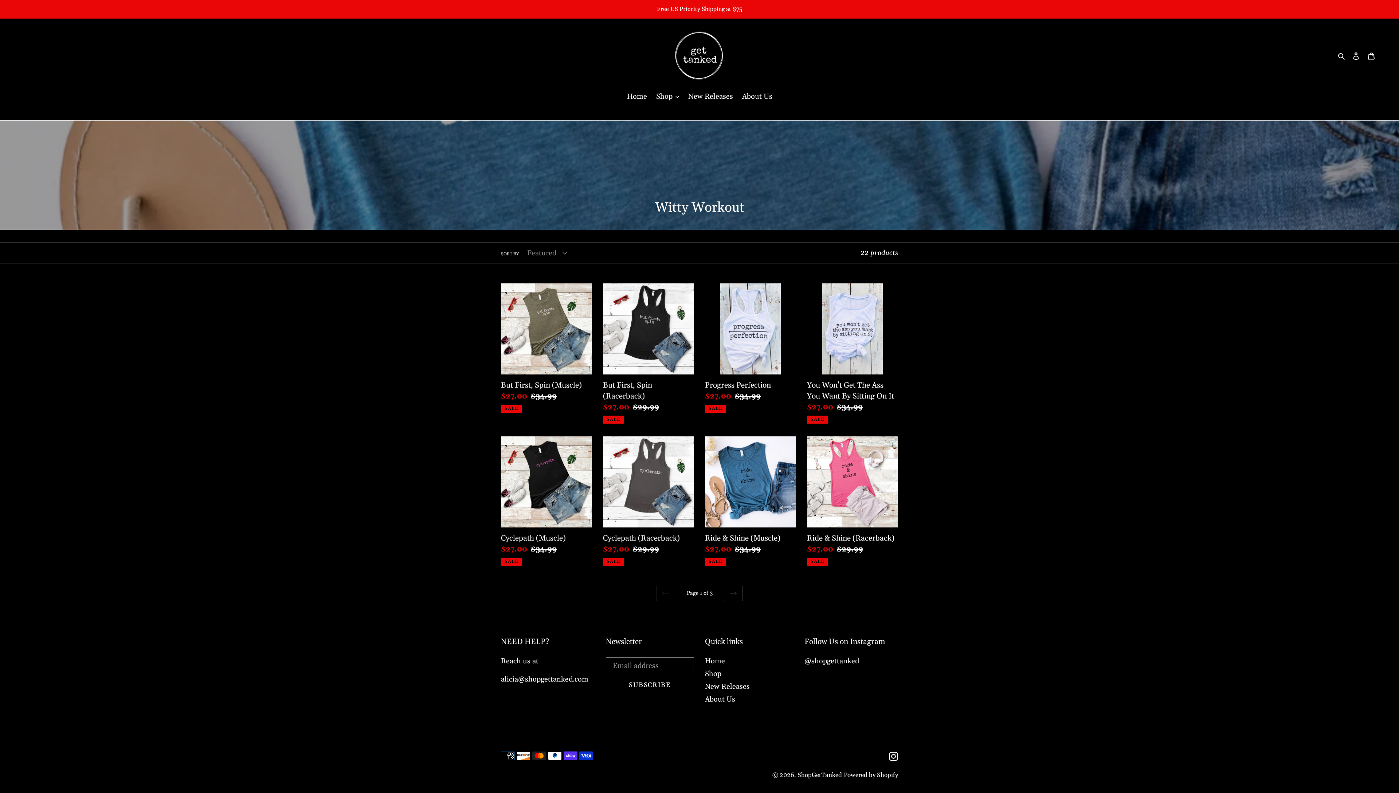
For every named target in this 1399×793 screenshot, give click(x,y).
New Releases (727, 686)
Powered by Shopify (871, 775)
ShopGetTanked (820, 775)
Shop (713, 674)
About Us (720, 699)
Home (715, 661)
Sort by (510, 254)
